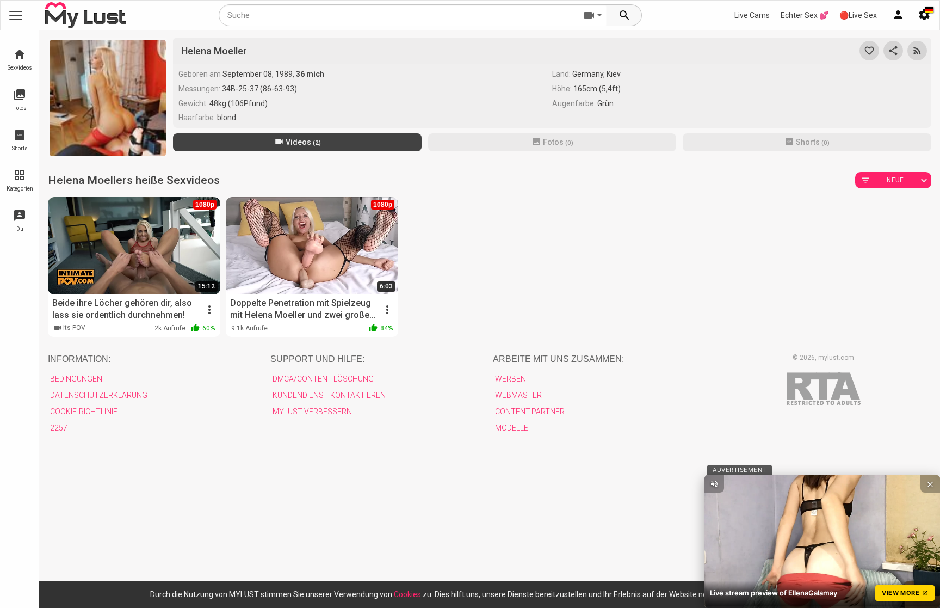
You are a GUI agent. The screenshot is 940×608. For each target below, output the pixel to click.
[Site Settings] (924, 15)
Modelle (511, 427)
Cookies (407, 594)
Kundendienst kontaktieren (329, 395)
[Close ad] (930, 484)
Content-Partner (530, 411)
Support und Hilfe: (317, 359)
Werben (510, 378)
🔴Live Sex (858, 15)
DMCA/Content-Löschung (323, 378)
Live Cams (752, 15)
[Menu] (898, 15)
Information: (79, 359)
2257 (58, 427)
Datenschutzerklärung (98, 395)
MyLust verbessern (312, 411)
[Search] (624, 15)
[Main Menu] (16, 15)
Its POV (74, 327)
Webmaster (518, 395)
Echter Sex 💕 (804, 15)
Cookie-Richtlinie (84, 411)
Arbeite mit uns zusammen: (558, 359)
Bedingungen (76, 378)
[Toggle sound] (714, 484)
